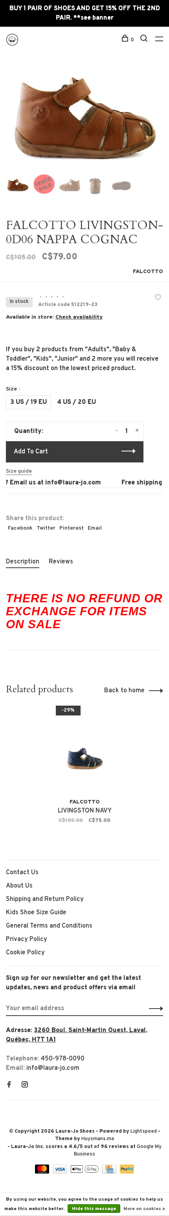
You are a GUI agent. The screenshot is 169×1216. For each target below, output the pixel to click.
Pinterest (71, 528)
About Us (19, 886)
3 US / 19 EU (28, 402)
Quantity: (28, 431)
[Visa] (61, 1172)
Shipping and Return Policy (45, 899)
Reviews (61, 562)
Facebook (20, 528)
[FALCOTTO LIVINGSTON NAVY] (84, 751)
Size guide (19, 471)
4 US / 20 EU (76, 402)
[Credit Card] (110, 1172)
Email (95, 528)
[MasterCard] (43, 1172)
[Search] (144, 40)
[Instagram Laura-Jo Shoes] (25, 1085)
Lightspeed (143, 1131)
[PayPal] (127, 1172)
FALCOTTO (148, 271)
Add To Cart (31, 452)
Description (22, 562)
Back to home (124, 691)
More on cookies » (144, 1209)
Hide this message (94, 1209)
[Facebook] (9, 1085)
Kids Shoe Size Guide (36, 913)
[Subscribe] (154, 1008)
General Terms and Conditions (49, 926)
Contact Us (22, 873)
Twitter (46, 528)
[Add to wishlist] (158, 299)
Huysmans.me (97, 1139)
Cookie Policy (25, 953)
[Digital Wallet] (85, 1172)
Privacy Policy (26, 939)
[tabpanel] (84, 116)
